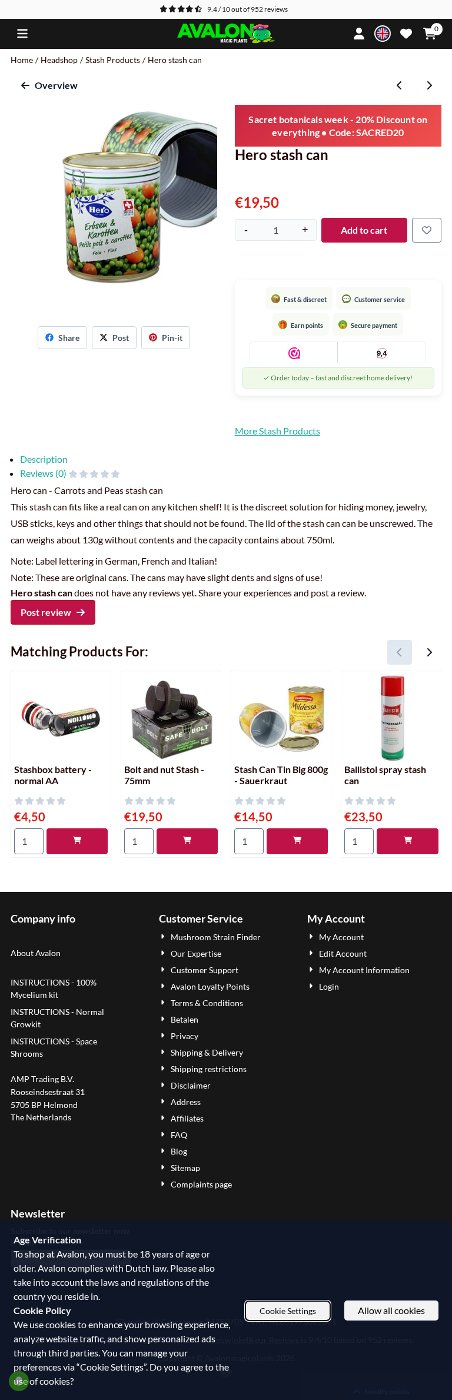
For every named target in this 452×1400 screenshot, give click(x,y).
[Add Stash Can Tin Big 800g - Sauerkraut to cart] (297, 841)
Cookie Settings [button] (288, 1311)
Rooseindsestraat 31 (48, 1092)
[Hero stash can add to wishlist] (426, 230)
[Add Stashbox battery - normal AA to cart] (77, 841)
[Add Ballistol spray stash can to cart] (407, 841)
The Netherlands (41, 1117)
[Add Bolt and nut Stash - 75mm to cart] (187, 841)
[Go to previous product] (399, 85)
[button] (22, 33)
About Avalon (36, 953)
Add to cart (364, 229)
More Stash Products (277, 430)
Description (44, 459)
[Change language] (382, 33)
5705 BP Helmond (44, 1105)
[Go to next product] (429, 85)
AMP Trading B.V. (42, 1079)
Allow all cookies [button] (391, 1310)
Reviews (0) (44, 473)
